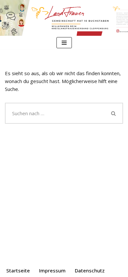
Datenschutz (90, 270)
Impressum (52, 270)
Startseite (18, 270)
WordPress (91, 257)
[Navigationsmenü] (64, 42)
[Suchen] (114, 113)
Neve (30, 257)
